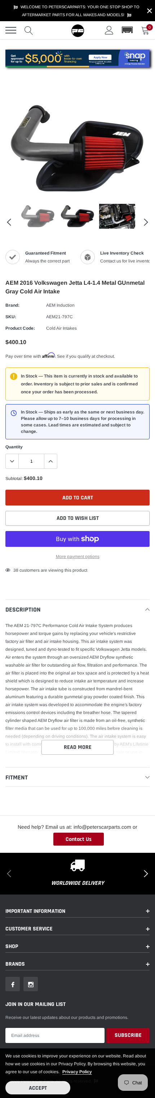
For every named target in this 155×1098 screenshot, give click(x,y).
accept (38, 1088)
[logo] (77, 30)
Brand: (12, 305)
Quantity (14, 446)
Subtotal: (14, 478)
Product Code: (20, 328)
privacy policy (77, 1071)
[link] (38, 216)
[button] (127, 30)
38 (15, 570)
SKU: (10, 316)
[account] (109, 30)
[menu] (10, 30)
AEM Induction (60, 305)
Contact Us (79, 839)
